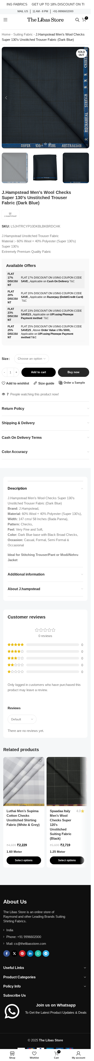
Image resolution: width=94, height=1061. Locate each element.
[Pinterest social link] (22, 953)
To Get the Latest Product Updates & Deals (56, 1012)
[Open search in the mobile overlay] (77, 20)
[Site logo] (45, 19)
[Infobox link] (22, 11)
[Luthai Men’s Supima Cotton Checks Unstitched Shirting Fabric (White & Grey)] (23, 781)
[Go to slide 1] (41, 144)
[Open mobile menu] (5, 19)
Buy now (73, 372)
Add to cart (38, 372)
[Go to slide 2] (45, 144)
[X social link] (14, 953)
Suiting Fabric (23, 34)
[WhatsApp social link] (38, 953)
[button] (6, 97)
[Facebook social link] (6, 953)
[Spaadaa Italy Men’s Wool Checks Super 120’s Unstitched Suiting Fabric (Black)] (67, 781)
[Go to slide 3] (50, 144)
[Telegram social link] (46, 953)
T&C (72, 281)
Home (6, 34)
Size (5, 359)
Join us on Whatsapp (56, 1005)
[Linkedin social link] (30, 953)
